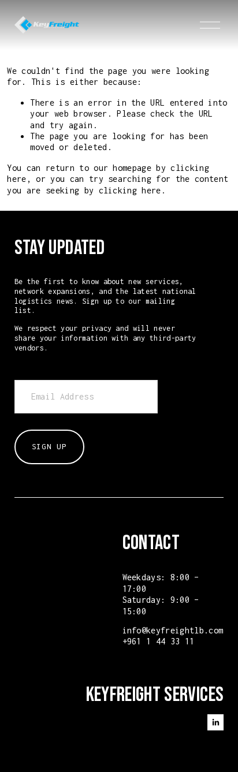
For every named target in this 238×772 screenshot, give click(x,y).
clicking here (130, 190)
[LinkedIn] (215, 722)
